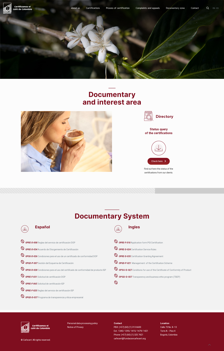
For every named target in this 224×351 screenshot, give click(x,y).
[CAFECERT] (17, 8)
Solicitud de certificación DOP (45, 277)
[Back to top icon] (209, 345)
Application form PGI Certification (141, 242)
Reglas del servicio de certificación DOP (50, 242)
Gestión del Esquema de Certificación (49, 263)
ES (217, 8)
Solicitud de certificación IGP (44, 284)
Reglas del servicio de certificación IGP (55, 290)
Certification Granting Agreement (141, 256)
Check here (157, 161)
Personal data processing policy (82, 323)
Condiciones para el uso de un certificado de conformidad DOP (61, 256)
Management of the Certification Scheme (152, 263)
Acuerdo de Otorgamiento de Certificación (51, 249)
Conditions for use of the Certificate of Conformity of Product (155, 270)
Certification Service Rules (137, 249)
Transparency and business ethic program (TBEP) (149, 277)
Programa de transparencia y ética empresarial (54, 297)
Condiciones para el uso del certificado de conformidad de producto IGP (65, 270)
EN (214, 8)
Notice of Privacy (75, 327)
